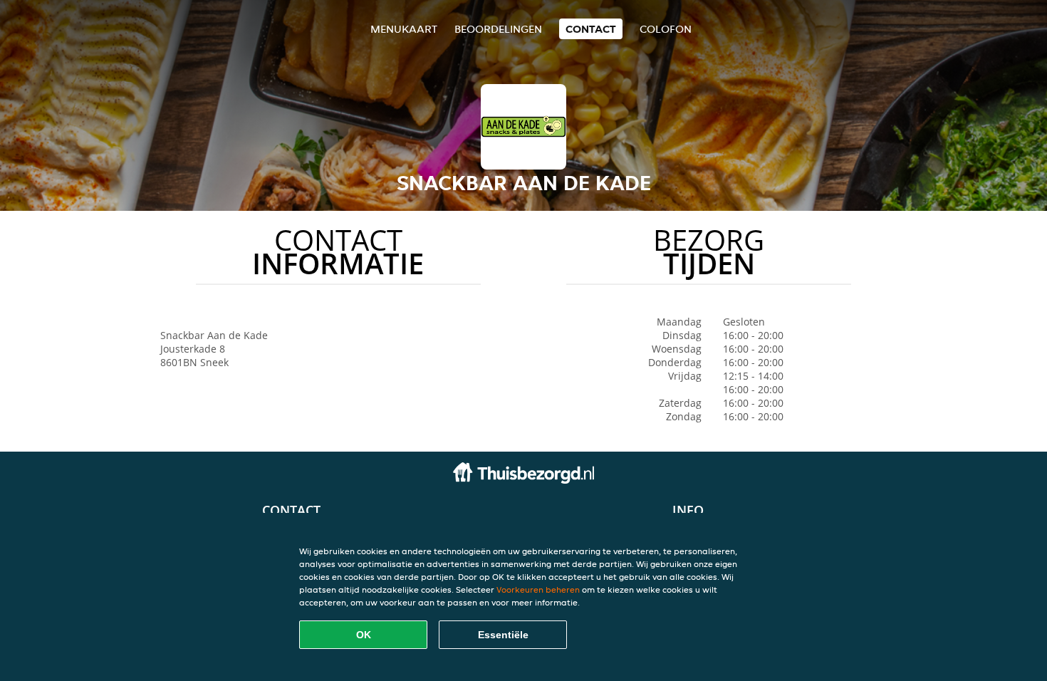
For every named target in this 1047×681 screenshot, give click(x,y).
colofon (666, 28)
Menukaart (403, 28)
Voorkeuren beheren (538, 589)
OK (363, 634)
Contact (591, 28)
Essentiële (503, 634)
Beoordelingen (498, 28)
